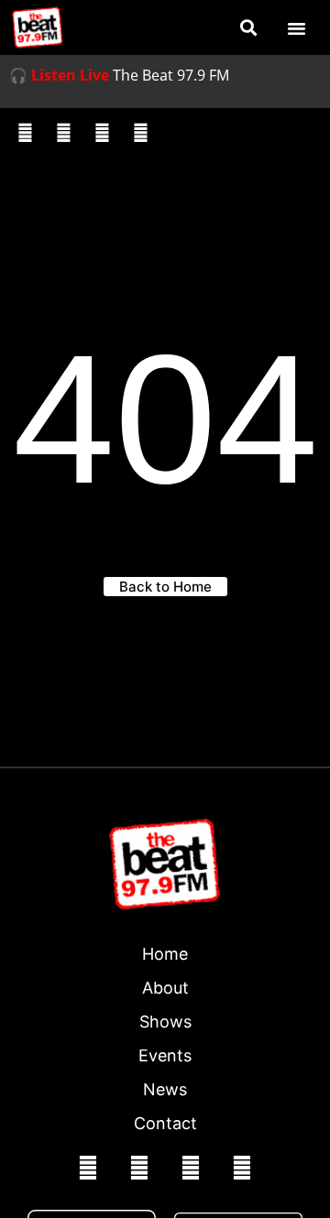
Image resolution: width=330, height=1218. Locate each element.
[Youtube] (140, 132)
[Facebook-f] (24, 132)
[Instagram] (63, 132)
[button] (248, 28)
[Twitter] (101, 132)
